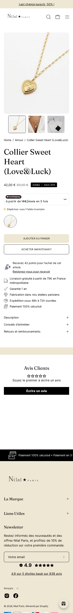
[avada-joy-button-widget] (63, 603)
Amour (19, 140)
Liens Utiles (14, 513)
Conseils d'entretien (16, 324)
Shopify (44, 606)
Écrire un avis (36, 391)
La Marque (13, 498)
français (8, 588)
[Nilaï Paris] (18, 17)
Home (7, 140)
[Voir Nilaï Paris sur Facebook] (16, 596)
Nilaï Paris (18, 606)
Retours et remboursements (22, 331)
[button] (48, 17)
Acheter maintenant (36, 249)
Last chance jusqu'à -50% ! (36, 4)
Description (11, 317)
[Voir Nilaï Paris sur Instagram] (7, 596)
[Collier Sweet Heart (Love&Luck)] (17, 124)
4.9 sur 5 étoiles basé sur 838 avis (36, 574)
